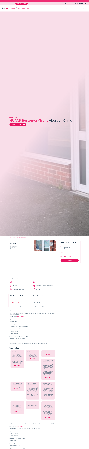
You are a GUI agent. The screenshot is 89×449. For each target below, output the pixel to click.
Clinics (67, 8)
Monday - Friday (15, 299)
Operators (11, 341)
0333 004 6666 (67, 256)
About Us (73, 8)
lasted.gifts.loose (20, 316)
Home (47, 8)
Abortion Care (52, 8)
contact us (25, 306)
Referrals (84, 8)
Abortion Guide (61, 8)
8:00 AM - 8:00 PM (36, 299)
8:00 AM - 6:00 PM (36, 302)
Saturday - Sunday (16, 302)
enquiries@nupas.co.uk (68, 251)
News (78, 8)
